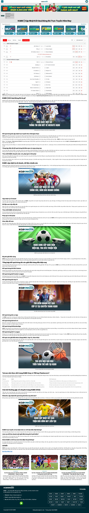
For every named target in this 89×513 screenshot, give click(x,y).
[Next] (86, 28)
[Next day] (85, 40)
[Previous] (3, 28)
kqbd (38, 95)
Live (10, 40)
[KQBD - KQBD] (44, 1)
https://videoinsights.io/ (16, 495)
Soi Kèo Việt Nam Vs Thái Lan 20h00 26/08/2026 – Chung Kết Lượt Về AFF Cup (44, 473)
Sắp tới (19, 40)
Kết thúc (14, 40)
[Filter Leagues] (72, 40)
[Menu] (2, 1)
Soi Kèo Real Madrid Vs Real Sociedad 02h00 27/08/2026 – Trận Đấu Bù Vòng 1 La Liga (73, 473)
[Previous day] (74, 40)
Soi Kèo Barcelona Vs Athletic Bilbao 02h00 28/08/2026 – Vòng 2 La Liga (15, 473)
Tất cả (5, 40)
